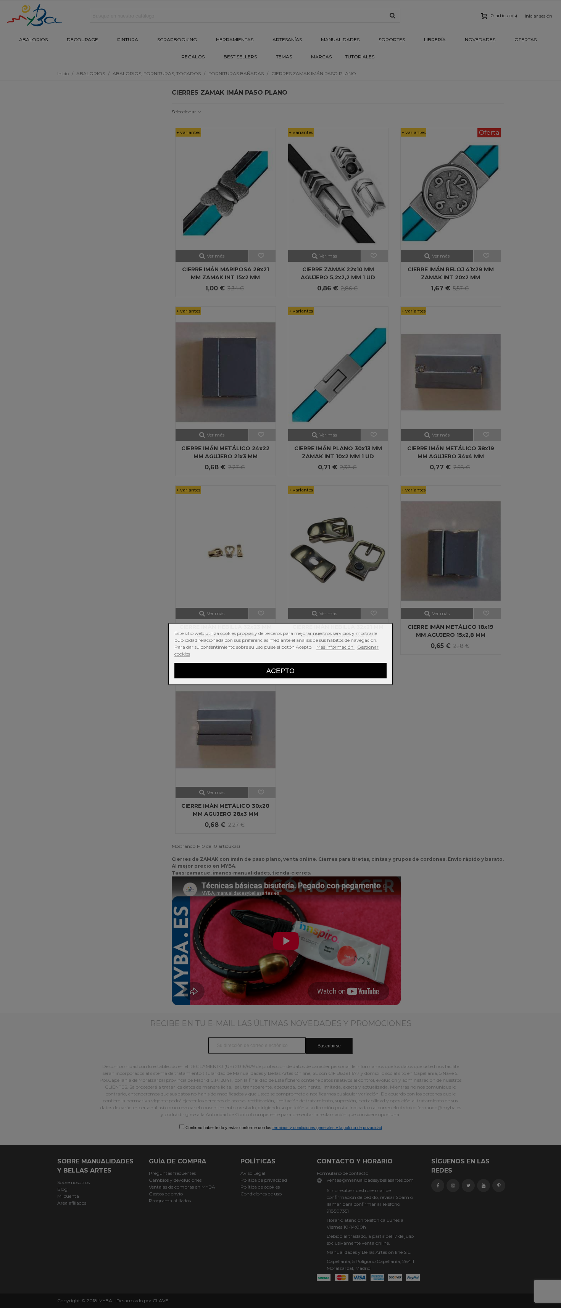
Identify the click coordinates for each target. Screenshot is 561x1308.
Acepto (280, 671)
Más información (335, 647)
